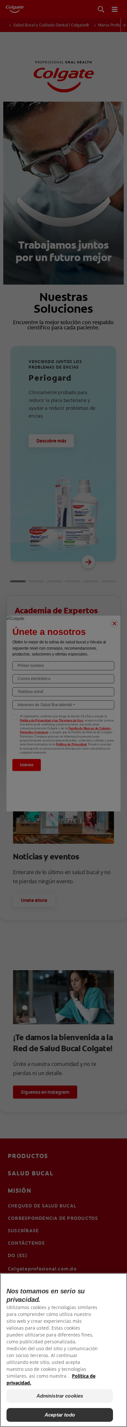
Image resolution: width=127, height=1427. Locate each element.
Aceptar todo (60, 1415)
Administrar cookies (59, 1396)
